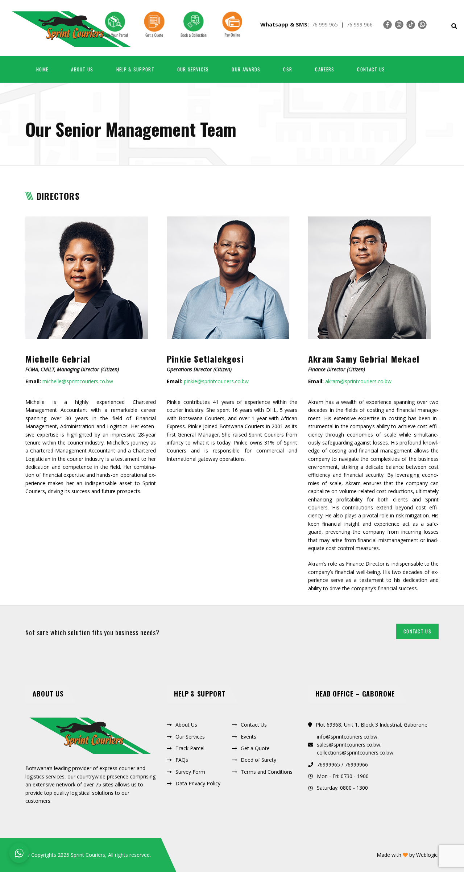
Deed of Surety (258, 759)
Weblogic (427, 854)
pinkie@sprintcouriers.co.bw (216, 381)
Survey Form (190, 771)
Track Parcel (189, 748)
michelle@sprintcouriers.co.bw (77, 381)
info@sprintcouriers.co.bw (347, 736)
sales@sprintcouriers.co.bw (348, 744)
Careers (324, 69)
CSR (287, 69)
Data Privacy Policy (197, 783)
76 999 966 (360, 24)
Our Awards (246, 69)
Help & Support (135, 69)
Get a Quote (255, 748)
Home (42, 69)
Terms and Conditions (267, 771)
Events (248, 736)
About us (82, 69)
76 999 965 (325, 24)
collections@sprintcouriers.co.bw (355, 752)
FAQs (181, 759)
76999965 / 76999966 (342, 764)
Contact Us (371, 69)
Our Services (193, 69)
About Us (186, 724)
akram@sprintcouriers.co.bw (358, 381)
